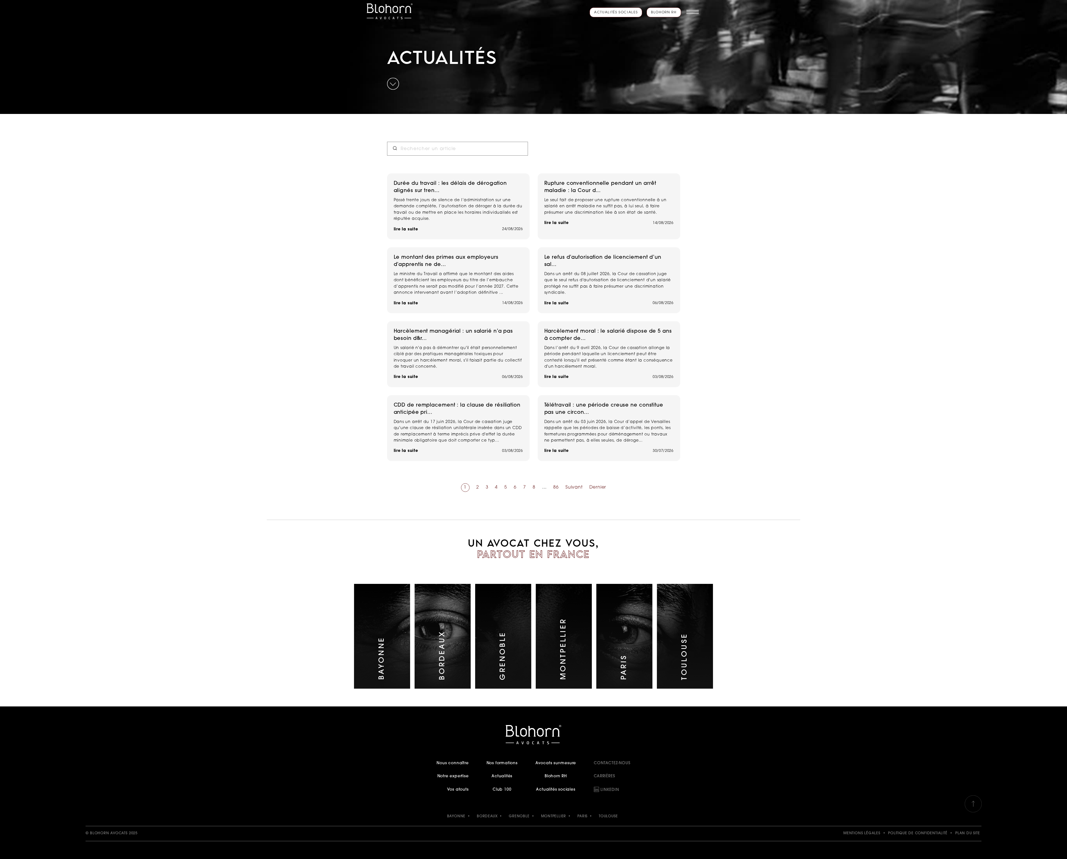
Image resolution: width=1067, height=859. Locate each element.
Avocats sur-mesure (555, 763)
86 (556, 487)
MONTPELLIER (553, 816)
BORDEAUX (487, 816)
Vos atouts (457, 790)
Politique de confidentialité (917, 833)
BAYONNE (456, 816)
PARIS (582, 816)
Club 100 (502, 790)
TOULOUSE (608, 816)
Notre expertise (452, 776)
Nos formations (502, 763)
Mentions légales (861, 833)
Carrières (604, 776)
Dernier (597, 487)
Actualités (502, 776)
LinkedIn (609, 790)
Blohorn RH (664, 12)
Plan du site (967, 833)
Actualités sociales (616, 12)
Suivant (574, 487)
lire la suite (406, 229)
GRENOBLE (519, 816)
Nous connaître (452, 763)
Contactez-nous (612, 763)
